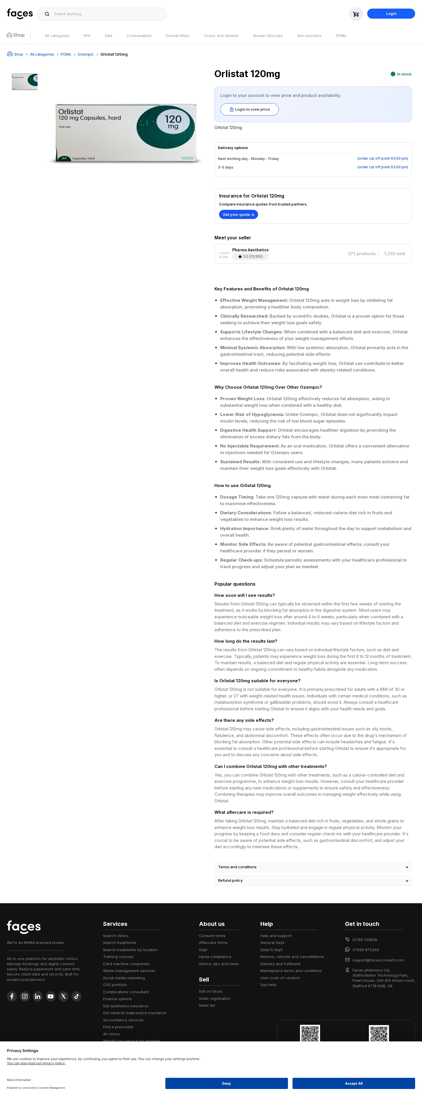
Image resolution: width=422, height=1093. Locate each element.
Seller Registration (215, 998)
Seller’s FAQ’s (271, 949)
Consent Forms (212, 935)
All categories (57, 35)
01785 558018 (365, 939)
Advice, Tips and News (219, 963)
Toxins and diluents (221, 35)
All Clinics (111, 1034)
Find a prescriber (118, 1026)
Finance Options (117, 998)
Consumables (139, 35)
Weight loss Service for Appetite (131, 1041)
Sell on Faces (210, 991)
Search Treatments (119, 942)
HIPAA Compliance (215, 956)
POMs (341, 35)
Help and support (275, 935)
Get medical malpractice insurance (134, 1012)
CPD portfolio (115, 984)
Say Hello (268, 984)
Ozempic (86, 54)
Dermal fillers (177, 35)
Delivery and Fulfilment (280, 963)
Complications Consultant (126, 992)
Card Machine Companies (126, 963)
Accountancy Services (123, 1020)
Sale (109, 35)
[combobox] (108, 14)
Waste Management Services (129, 970)
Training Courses (118, 956)
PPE (87, 35)
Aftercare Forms (213, 942)
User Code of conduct (280, 977)
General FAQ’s (272, 942)
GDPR (203, 949)
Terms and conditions (237, 867)
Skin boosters (309, 35)
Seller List (207, 1005)
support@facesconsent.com (378, 960)
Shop (18, 54)
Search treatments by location (130, 949)
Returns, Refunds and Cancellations (292, 956)
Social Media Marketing (124, 977)
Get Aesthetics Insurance (125, 1006)
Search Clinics (116, 935)
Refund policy (230, 880)
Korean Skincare (268, 35)
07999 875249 (366, 949)
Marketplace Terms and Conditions (291, 970)
